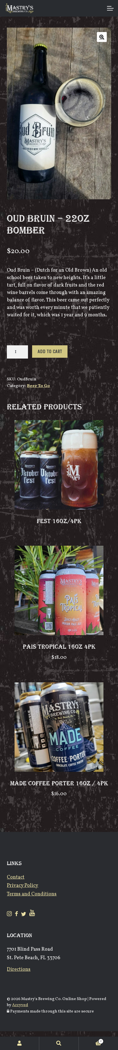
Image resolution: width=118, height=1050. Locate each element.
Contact (15, 877)
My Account (19, 1043)
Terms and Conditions (32, 894)
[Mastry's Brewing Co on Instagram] (10, 914)
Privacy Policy (22, 885)
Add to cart (50, 351)
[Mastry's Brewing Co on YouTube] (32, 914)
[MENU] (110, 8)
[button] (102, 37)
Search (58, 1043)
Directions (18, 969)
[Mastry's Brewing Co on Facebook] (17, 914)
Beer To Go (38, 386)
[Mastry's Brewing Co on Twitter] (24, 914)
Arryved (20, 1005)
